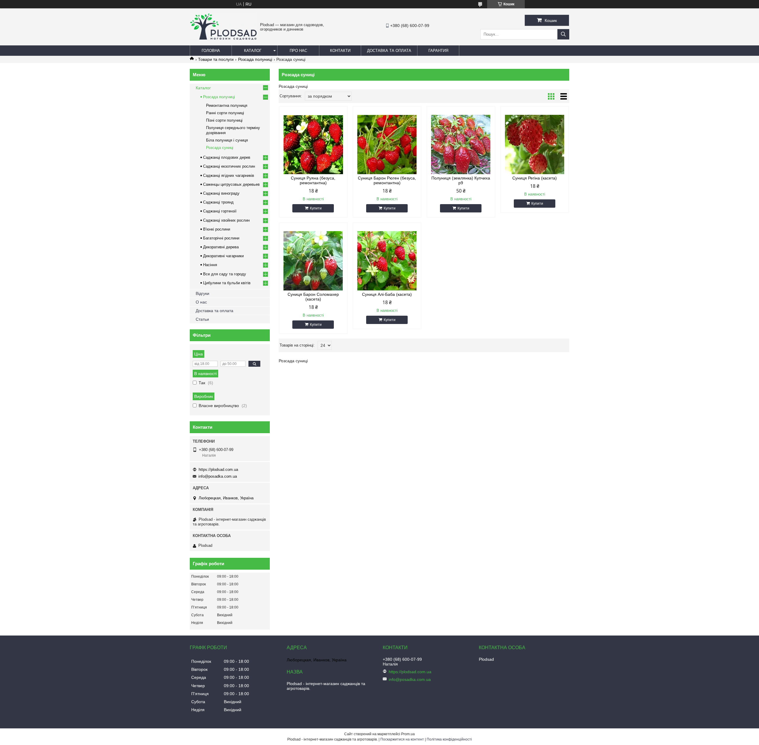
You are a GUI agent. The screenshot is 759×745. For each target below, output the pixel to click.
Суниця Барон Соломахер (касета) (313, 296)
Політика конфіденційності (449, 739)
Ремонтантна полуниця (226, 105)
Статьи (202, 319)
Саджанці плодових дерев (226, 157)
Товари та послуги (216, 59)
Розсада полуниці (255, 59)
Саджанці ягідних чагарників (228, 175)
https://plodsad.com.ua (218, 469)
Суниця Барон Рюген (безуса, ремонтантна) (387, 180)
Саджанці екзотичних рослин (229, 166)
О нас (201, 302)
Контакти (340, 50)
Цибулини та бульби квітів (227, 283)
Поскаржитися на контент (402, 739)
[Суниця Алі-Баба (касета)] (387, 260)
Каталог (252, 50)
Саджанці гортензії (220, 211)
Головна (211, 50)
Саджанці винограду (221, 193)
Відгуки (202, 293)
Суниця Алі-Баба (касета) (387, 294)
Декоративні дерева (221, 247)
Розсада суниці (219, 147)
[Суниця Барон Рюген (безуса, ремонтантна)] (387, 144)
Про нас (298, 50)
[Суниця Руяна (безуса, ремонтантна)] (313, 144)
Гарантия (438, 50)
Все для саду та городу (224, 274)
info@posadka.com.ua (217, 476)
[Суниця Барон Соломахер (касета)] (313, 260)
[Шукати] (563, 34)
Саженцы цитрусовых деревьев (231, 184)
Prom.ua (408, 734)
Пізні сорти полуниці (224, 120)
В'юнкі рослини (216, 229)
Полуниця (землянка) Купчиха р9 (460, 180)
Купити (316, 208)
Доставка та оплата (389, 50)
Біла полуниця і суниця (227, 140)
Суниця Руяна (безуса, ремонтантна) (313, 180)
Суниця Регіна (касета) (534, 178)
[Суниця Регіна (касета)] (535, 144)
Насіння (210, 265)
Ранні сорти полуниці (225, 113)
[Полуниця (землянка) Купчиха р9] (461, 144)
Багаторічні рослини (221, 238)
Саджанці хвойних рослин (226, 220)
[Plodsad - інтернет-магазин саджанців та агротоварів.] (223, 38)
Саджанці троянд (218, 202)
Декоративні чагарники (223, 256)
